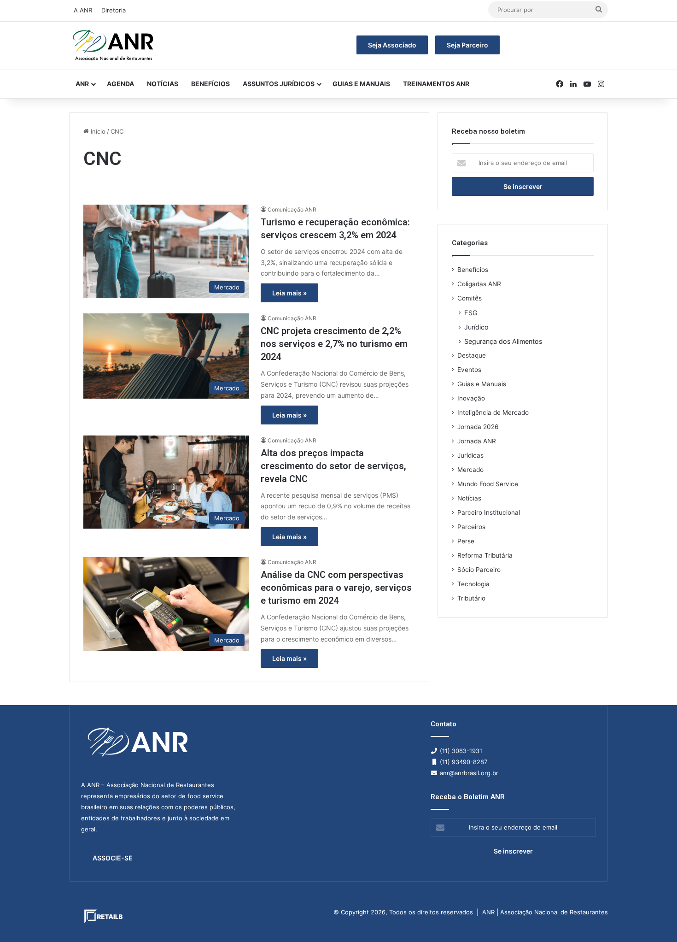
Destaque (471, 355)
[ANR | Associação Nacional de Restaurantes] (113, 45)
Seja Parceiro (467, 45)
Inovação (471, 398)
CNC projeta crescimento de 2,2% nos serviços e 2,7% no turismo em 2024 (334, 343)
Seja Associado (392, 45)
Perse (465, 541)
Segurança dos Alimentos (503, 341)
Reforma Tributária (485, 555)
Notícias (162, 84)
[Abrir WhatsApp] (654, 919)
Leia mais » (289, 293)
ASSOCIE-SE (113, 858)
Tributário (471, 598)
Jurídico (476, 327)
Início (97, 131)
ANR (82, 84)
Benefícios (210, 84)
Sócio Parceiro (479, 569)
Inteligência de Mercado (493, 412)
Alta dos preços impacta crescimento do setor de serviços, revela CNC (333, 465)
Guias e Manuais (361, 84)
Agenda (120, 84)
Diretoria (113, 10)
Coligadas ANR (479, 284)
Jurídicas (470, 455)
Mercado (470, 469)
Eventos (469, 369)
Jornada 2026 (478, 426)
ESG (471, 313)
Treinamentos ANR (436, 84)
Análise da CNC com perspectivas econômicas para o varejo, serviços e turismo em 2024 (336, 587)
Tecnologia (473, 584)
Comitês (469, 298)
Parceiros (471, 526)
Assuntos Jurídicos (279, 84)
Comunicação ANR (292, 209)
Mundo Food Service (487, 484)
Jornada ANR (476, 441)
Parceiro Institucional (488, 512)
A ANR (83, 10)
